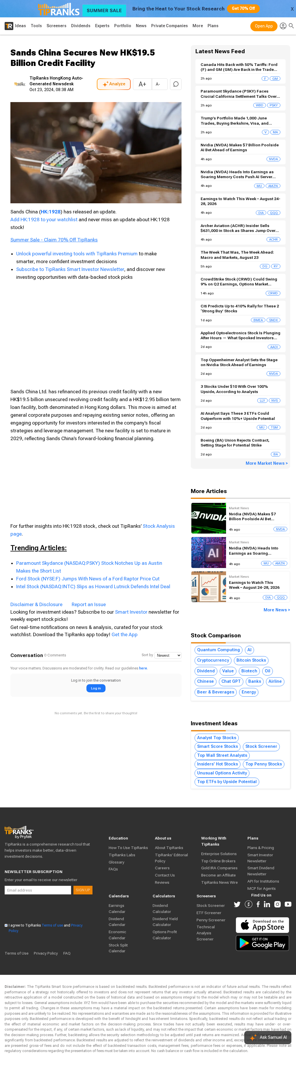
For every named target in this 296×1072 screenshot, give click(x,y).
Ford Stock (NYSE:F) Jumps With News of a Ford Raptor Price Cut (88, 579)
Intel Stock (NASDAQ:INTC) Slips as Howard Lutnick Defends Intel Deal (93, 586)
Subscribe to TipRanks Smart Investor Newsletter (70, 269)
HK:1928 (50, 212)
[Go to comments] (176, 84)
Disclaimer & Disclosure (36, 604)
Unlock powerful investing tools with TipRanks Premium (77, 254)
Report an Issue (89, 604)
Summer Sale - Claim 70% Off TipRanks (54, 240)
